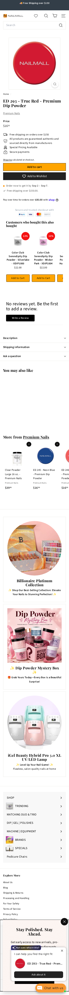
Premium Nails (11, 113)
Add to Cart (17, 278)
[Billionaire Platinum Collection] (34, 548)
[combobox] (34, 25)
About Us (8, 882)
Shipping (7, 159)
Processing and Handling (16, 898)
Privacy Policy (10, 914)
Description (10, 338)
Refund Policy (10, 919)
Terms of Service (12, 909)
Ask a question (12, 356)
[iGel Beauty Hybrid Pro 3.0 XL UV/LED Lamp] (34, 723)
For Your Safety (11, 903)
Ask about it (38, 975)
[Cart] (54, 15)
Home (6, 94)
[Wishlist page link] (37, 16)
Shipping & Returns (13, 893)
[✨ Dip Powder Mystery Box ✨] (34, 635)
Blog (5, 887)
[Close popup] (63, 950)
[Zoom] (55, 84)
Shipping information (16, 347)
